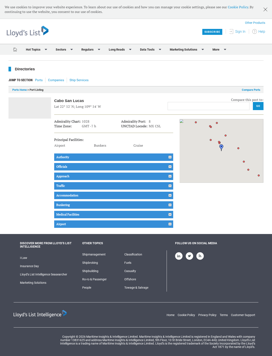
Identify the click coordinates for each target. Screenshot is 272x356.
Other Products (255, 22)
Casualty (130, 271)
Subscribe (212, 31)
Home (170, 315)
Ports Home (19, 89)
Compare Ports (251, 89)
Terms (224, 315)
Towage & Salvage (136, 287)
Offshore (130, 279)
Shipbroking (90, 262)
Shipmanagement (94, 254)
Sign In (240, 32)
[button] (221, 147)
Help (261, 32)
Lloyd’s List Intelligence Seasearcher (43, 274)
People (86, 287)
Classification (133, 254)
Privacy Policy (207, 315)
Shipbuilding (90, 271)
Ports (39, 80)
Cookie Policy (238, 7)
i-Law (23, 258)
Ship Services (79, 80)
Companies (56, 80)
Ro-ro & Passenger (94, 279)
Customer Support (243, 315)
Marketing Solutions (33, 282)
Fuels (127, 262)
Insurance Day (29, 266)
